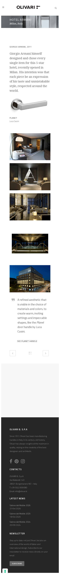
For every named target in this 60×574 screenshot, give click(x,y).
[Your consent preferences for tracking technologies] (5, 571)
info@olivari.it (21, 491)
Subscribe (17, 563)
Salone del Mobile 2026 (20, 505)
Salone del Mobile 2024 (20, 521)
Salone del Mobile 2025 (20, 513)
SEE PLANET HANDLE (27, 341)
